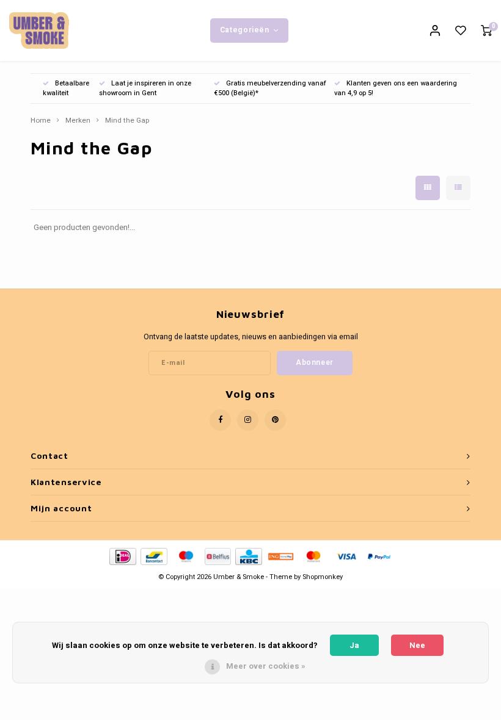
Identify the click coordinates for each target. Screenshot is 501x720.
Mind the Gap (127, 121)
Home (41, 121)
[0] (486, 31)
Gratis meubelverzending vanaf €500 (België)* (270, 88)
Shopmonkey (322, 577)
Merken (77, 121)
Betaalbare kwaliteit (66, 88)
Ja (354, 645)
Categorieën (244, 29)
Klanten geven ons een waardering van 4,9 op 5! (395, 88)
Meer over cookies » (265, 666)
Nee (417, 645)
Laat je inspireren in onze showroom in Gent (145, 88)
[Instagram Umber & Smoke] (247, 420)
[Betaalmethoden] (121, 556)
